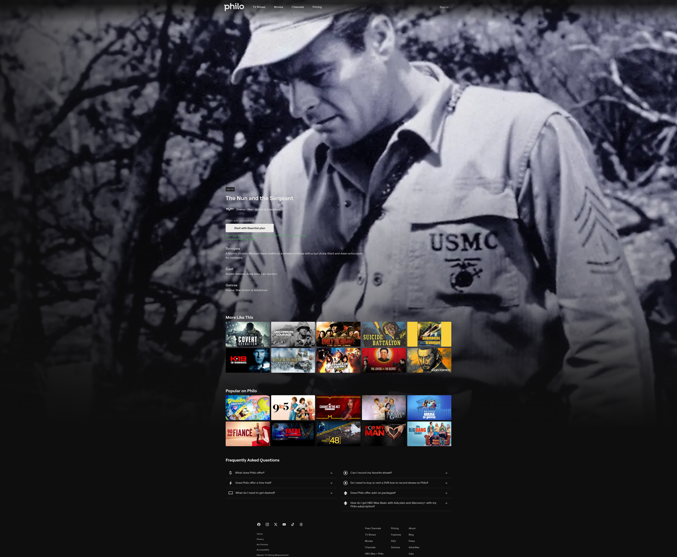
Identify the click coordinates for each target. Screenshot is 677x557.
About (412, 528)
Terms (260, 534)
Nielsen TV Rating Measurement (273, 555)
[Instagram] (267, 524)
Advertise (414, 547)
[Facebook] (259, 524)
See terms (249, 238)
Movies (278, 7)
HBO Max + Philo (374, 553)
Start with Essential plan (249, 228)
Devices (395, 547)
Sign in (444, 7)
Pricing (317, 7)
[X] (276, 524)
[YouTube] (284, 524)
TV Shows (259, 7)
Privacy (260, 539)
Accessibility (263, 549)
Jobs (411, 553)
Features (396, 534)
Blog (411, 534)
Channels (298, 7)
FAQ (393, 540)
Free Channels (373, 528)
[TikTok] (293, 524)
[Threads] (301, 524)
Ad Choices (262, 544)
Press (412, 540)
